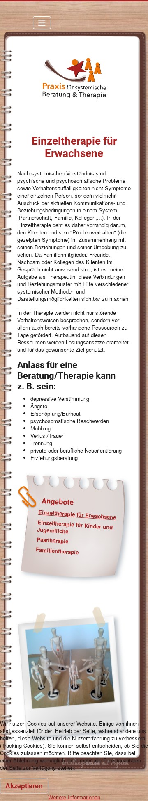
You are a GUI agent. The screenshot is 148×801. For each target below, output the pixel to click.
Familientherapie (57, 550)
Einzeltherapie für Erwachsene (77, 514)
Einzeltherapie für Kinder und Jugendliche (75, 526)
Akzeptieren (24, 785)
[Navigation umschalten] (42, 22)
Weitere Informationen (74, 797)
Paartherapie (52, 540)
